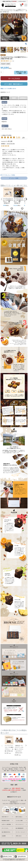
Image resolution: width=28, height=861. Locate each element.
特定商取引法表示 (5, 820)
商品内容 (5, 98)
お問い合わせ (19, 836)
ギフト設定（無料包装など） (14, 84)
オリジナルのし (5, 828)
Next (25, 27)
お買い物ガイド (5, 816)
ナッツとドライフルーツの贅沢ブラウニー (15, 9)
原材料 (14, 98)
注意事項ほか (23, 98)
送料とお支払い (19, 816)
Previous (2, 27)
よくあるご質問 (19, 820)
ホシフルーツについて (20, 832)
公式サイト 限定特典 (6, 824)
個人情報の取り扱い (6, 832)
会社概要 (4, 836)
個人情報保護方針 (19, 828)
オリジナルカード (19, 824)
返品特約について (5, 92)
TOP (1, 9)
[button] (2, 199)
